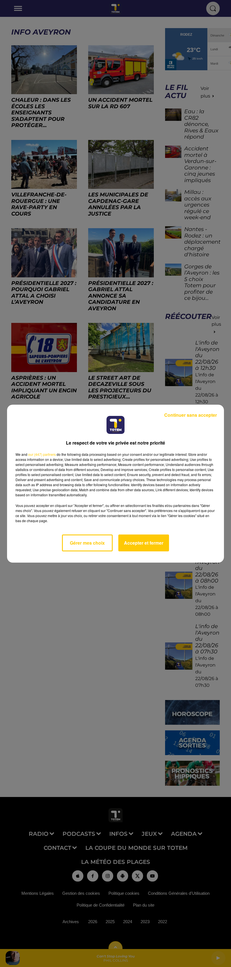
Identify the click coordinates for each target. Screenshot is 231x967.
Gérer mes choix (87, 543)
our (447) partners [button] (42, 454)
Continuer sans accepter (190, 415)
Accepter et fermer (143, 543)
